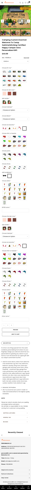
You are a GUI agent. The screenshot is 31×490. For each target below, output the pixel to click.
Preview (15, 330)
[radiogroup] (15, 78)
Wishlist (22, 488)
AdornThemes (19, 484)
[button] (2, 2)
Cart (28, 488)
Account (9, 488)
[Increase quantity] (11, 325)
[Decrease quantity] (4, 325)
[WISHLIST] (25, 2)
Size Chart (26, 57)
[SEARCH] (20, 2)
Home (2, 488)
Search (16, 488)
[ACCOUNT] (23, 2)
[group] (15, 20)
